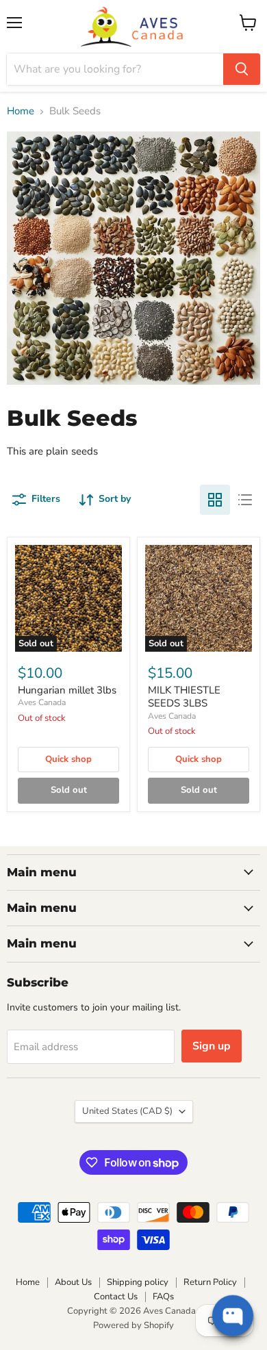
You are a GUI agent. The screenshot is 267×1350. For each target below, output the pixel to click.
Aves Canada (42, 702)
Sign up (211, 1046)
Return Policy (210, 1282)
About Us (73, 1282)
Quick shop (68, 759)
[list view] (245, 500)
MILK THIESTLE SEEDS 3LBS (184, 697)
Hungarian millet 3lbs (67, 690)
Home (20, 111)
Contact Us (116, 1296)
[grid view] (215, 500)
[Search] (241, 69)
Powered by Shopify (133, 1325)
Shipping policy (137, 1282)
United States (127, 1111)
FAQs (163, 1296)
